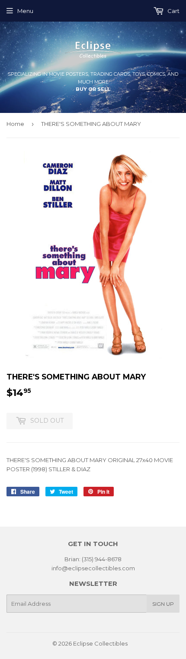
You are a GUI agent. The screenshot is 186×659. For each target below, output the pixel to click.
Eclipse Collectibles (100, 643)
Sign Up (163, 604)
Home (15, 123)
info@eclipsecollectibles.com (93, 568)
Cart (173, 10)
